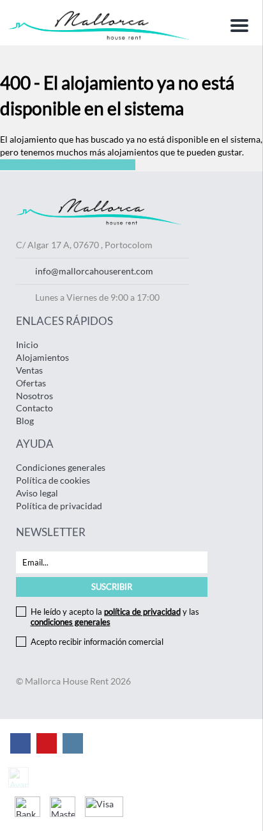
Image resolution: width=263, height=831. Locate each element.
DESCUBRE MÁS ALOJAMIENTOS (67, 164)
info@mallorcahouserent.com (94, 270)
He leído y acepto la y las (115, 616)
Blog (25, 420)
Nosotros (34, 395)
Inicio (27, 344)
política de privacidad (142, 611)
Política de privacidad (59, 505)
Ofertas (31, 382)
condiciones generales (70, 622)
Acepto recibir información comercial (97, 642)
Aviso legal (37, 492)
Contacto (34, 407)
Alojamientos (42, 357)
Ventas (29, 370)
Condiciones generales (60, 467)
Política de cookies (53, 480)
